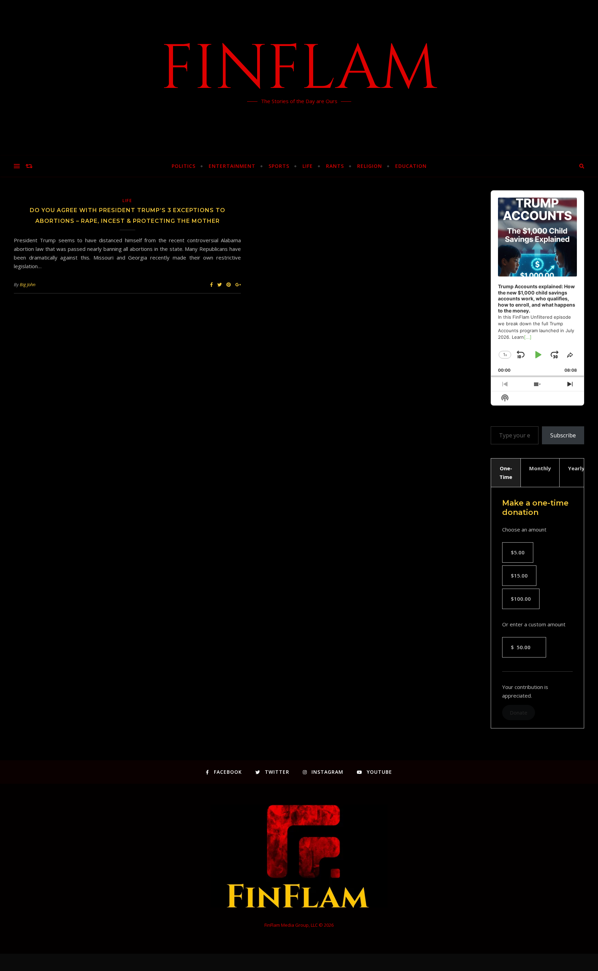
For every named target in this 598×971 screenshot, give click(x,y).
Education (411, 166)
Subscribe (563, 435)
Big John (27, 284)
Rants (335, 166)
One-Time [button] (505, 472)
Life (307, 166)
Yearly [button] (576, 468)
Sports (279, 166)
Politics (184, 166)
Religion (369, 166)
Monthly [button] (540, 468)
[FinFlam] (299, 78)
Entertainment (232, 166)
